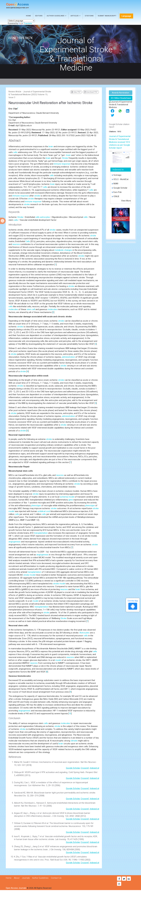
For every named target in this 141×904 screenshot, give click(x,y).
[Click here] (120, 157)
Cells (27, 241)
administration (68, 357)
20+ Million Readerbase (121, 98)
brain (51, 146)
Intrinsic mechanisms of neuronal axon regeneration (55, 762)
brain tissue (28, 839)
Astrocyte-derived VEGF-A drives (58, 813)
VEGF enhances (52, 846)
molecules (13, 309)
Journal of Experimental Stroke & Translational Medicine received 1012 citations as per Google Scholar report (119, 142)
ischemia (64, 497)
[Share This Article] (112, 110)
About (16, 878)
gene (70, 499)
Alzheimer (36, 785)
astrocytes (45, 217)
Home (28, 16)
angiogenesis (15, 541)
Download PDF (92, 92)
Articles (75, 16)
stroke (37, 195)
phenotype (36, 505)
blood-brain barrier (81, 813)
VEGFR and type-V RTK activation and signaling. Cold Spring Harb (54, 772)
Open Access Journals (16, 888)
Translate (28, 23)
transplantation (41, 533)
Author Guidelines (56, 16)
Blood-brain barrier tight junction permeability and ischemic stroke (64, 792)
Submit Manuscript (107, 16)
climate (74, 740)
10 (70, 713)
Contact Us (56, 878)
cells (15, 152)
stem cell (31, 309)
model (71, 497)
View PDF (77, 92)
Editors (39, 16)
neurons (16, 244)
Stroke (65, 158)
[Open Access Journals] (21, 5)
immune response (62, 164)
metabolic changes (63, 250)
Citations (89, 16)
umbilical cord (44, 511)
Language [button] (126, 16)
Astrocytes (84, 632)
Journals (26, 878)
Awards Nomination (120, 93)
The (51, 823)
